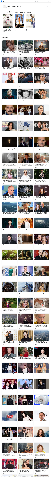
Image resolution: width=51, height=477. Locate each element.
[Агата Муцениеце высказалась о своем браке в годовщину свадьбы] (41, 96)
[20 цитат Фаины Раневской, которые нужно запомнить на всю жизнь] (9, 160)
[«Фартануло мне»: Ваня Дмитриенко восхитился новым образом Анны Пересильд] (9, 176)
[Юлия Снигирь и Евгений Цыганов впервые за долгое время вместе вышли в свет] (9, 386)
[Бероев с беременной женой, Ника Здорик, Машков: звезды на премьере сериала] (25, 386)
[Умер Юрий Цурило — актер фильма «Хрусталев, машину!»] (41, 144)
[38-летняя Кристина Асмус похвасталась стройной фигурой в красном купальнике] (25, 354)
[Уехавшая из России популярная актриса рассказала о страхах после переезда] (9, 80)
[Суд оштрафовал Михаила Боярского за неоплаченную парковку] (9, 466)
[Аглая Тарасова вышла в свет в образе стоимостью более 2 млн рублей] (41, 434)
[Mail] (1, 1)
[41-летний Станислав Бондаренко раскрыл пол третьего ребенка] (41, 241)
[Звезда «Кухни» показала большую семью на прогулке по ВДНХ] (25, 321)
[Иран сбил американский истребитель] (25, 289)
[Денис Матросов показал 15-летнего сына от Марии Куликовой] (41, 466)
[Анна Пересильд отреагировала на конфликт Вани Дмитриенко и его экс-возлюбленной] (41, 128)
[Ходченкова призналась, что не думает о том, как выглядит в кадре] (25, 402)
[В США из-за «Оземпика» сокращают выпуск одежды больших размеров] (9, 273)
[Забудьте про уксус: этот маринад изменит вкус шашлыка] (25, 450)
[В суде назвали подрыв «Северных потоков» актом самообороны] (41, 225)
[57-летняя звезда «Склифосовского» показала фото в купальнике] (9, 450)
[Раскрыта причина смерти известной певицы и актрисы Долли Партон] (9, 96)
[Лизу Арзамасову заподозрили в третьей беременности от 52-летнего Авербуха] (25, 434)
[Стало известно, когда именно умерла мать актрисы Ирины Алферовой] (41, 273)
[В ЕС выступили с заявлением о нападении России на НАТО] (25, 128)
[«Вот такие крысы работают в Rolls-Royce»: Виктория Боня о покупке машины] (41, 112)
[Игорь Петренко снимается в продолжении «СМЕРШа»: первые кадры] (9, 402)
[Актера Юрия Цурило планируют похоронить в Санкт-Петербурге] (25, 257)
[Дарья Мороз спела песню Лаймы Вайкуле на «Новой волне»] (25, 176)
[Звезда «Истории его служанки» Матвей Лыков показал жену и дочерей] (9, 225)
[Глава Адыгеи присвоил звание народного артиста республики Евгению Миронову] (41, 418)
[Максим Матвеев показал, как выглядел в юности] (9, 241)
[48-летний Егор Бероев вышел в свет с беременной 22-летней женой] (41, 209)
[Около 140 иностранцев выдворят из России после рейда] (25, 80)
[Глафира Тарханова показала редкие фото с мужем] (41, 48)
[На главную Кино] (4, 1)
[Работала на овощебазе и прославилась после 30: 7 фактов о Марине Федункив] (41, 450)
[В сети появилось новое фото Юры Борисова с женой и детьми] (41, 257)
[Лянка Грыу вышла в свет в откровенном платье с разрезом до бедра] (41, 354)
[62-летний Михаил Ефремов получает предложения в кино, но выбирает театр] (9, 354)
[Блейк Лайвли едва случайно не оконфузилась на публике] (41, 289)
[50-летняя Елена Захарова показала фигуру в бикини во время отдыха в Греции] (41, 193)
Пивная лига (17, 29)
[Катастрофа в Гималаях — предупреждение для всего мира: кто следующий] (25, 48)
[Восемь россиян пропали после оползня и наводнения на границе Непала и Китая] (41, 338)
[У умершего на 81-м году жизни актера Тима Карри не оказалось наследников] (25, 160)
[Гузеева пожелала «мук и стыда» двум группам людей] (9, 128)
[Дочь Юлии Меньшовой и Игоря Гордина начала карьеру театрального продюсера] (25, 112)
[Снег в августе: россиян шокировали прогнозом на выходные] (9, 321)
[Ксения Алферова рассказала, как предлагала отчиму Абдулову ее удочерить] (25, 64)
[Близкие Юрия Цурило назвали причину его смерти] (9, 112)
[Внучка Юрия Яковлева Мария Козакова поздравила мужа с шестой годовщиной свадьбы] (41, 80)
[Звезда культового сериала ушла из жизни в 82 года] (25, 96)
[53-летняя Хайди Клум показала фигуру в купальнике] (25, 305)
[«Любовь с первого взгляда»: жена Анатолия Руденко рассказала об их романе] (9, 64)
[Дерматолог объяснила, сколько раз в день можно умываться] (41, 305)
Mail (1, 476)
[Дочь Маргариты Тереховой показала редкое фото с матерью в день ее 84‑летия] (9, 48)
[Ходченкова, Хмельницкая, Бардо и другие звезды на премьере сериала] (9, 370)
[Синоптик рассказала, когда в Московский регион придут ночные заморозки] (25, 193)
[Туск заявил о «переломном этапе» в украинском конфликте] (9, 193)
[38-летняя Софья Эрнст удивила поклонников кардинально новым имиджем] (41, 321)
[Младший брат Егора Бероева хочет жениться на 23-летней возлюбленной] (25, 225)
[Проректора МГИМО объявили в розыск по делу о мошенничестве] (41, 386)
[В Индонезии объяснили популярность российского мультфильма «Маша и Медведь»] (9, 305)
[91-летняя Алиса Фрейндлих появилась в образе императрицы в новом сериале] (25, 144)
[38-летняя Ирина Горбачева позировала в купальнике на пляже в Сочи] (25, 370)
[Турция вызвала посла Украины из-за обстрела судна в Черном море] (9, 418)
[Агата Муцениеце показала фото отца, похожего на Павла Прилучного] (25, 338)
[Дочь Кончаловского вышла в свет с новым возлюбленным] (25, 418)
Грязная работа (29, 29)
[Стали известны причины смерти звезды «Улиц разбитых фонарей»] (9, 144)
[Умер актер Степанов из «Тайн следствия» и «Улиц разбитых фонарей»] (25, 209)
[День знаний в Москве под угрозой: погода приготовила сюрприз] (41, 176)
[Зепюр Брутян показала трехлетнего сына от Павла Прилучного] (25, 466)
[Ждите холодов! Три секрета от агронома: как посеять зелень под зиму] (9, 257)
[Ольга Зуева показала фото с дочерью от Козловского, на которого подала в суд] (9, 338)
